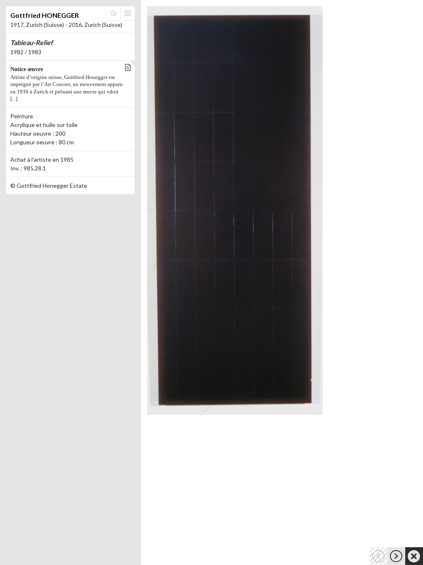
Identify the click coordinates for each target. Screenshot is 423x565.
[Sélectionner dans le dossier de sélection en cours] (113, 13)
